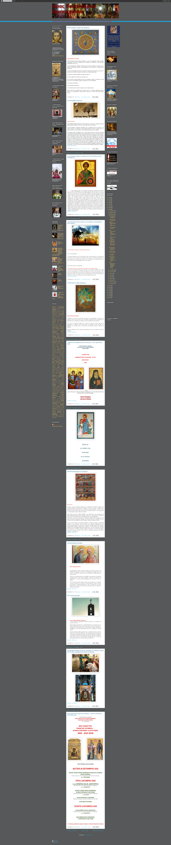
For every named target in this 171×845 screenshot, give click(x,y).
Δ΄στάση (57, 344)
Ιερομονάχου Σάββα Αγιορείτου (58, 364)
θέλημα (62, 360)
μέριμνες (58, 377)
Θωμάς (63, 363)
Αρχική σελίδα (84, 830)
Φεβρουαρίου (112, 281)
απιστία (63, 329)
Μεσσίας (63, 377)
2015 (109, 290)
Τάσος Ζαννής (59, 408)
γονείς (63, 343)
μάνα (53, 376)
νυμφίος (55, 387)
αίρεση (60, 325)
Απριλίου (111, 278)
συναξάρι (62, 406)
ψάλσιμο (53, 415)
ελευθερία (59, 349)
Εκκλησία (62, 348)
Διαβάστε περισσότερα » (72, 145)
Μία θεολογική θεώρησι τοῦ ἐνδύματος (77, 471)
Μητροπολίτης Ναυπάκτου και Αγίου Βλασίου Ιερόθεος (58, 381)
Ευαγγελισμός (62, 353)
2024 (109, 200)
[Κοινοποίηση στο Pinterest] (97, 97)
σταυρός (62, 404)
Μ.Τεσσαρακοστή (61, 375)
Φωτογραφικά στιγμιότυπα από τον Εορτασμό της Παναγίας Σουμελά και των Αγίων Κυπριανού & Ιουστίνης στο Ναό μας (85, 651)
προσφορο (59, 403)
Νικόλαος (62, 386)
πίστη (62, 400)
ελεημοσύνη (54, 349)
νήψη (60, 386)
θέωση (60, 363)
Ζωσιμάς (62, 356)
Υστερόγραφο (59, 410)
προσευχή (54, 403)
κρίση (57, 370)
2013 (109, 294)
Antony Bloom (54, 416)
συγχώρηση (54, 406)
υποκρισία (62, 409)
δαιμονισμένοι (62, 344)
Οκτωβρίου (111, 214)
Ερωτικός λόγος (55, 353)
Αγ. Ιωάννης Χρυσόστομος (58, 307)
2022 (109, 204)
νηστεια (57, 386)
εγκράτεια (58, 347)
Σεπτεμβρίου (112, 269)
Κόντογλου (54, 370)
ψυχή (57, 415)
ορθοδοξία (58, 387)
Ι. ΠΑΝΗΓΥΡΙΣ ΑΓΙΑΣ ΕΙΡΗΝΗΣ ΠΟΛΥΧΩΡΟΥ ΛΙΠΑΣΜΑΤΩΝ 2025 (60, 269)
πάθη (57, 396)
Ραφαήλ (63, 403)
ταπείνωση (54, 408)
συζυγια (58, 406)
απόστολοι (62, 330)
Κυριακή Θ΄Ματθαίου (60, 371)
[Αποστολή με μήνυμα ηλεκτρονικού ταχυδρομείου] (92, 97)
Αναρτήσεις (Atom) (88, 834)
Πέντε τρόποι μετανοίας (73, 595)
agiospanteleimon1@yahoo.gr (58, 55)
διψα (59, 346)
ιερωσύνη (53, 365)
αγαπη (63, 308)
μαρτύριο (59, 376)
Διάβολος (62, 345)
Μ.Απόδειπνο (61, 374)
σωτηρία (62, 407)
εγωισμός (62, 347)
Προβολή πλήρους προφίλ (57, 426)
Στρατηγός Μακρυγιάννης (60, 405)
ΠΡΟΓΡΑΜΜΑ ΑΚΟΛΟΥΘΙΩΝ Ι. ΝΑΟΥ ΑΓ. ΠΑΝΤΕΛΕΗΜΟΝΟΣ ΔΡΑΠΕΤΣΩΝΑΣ (58, 236)
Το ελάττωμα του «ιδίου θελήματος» (76, 283)
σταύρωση (53, 405)
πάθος (59, 396)
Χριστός (54, 414)
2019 (109, 209)
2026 (109, 197)
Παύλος (53, 399)
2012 (109, 295)
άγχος (56, 325)
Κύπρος (59, 370)
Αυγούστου (111, 271)
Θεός (53, 362)
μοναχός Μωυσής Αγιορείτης (58, 384)
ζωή (52, 356)
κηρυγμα (62, 368)
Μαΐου (110, 276)
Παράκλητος (54, 398)
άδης (58, 325)
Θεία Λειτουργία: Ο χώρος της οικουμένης (78, 27)
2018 (109, 285)
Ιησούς (58, 365)
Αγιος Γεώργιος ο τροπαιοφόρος (58, 314)
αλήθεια (56, 327)
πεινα (57, 399)
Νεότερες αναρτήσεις (72, 830)
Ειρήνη (58, 348)
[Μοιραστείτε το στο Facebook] (96, 97)
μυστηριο (59, 385)
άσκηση (57, 333)
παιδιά (63, 396)
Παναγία (54, 397)
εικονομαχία (54, 348)
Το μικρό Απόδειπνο (60, 274)
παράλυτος (58, 398)
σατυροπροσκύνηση (55, 404)
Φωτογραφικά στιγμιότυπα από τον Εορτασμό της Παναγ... (112, 258)
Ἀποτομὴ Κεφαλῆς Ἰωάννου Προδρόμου (113, 36)
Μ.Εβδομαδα (54, 375)
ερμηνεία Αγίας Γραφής (60, 352)
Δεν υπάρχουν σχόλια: (85, 96)
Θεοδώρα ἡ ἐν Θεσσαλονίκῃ (113, 37)
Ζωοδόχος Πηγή (57, 356)
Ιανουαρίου (111, 283)
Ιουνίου (111, 275)
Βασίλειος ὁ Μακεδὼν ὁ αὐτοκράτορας (113, 40)
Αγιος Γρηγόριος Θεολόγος (57, 315)
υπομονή (54, 410)
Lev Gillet (60, 416)
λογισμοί (56, 373)
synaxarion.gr (114, 46)
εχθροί (63, 355)
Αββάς (61, 306)
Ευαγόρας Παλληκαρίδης (58, 354)
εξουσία (63, 351)
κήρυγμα (53, 369)
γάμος (59, 336)
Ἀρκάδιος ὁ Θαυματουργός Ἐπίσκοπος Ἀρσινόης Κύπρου (113, 39)
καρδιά (58, 367)
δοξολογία (53, 347)
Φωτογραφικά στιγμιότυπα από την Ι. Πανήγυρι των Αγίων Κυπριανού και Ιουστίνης (57, 228)
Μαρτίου (111, 280)
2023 (109, 202)
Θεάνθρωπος (59, 358)
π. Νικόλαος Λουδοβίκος (60, 391)
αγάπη (54, 309)
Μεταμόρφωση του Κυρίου (58, 378)
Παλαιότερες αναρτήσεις (98, 830)
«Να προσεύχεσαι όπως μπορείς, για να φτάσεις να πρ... (112, 233)
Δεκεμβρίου (111, 210)
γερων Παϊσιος (58, 341)
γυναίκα (53, 344)
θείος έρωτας (58, 360)
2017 (109, 287)
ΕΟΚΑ (53, 352)
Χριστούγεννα (62, 414)
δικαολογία (57, 346)
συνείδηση (56, 407)
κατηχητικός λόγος (58, 368)
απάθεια (58, 329)
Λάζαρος (60, 372)
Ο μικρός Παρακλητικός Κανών (60, 242)
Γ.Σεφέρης (54, 336)
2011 (109, 297)
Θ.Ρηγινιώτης (59, 357)
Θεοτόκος (58, 362)
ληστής (63, 372)
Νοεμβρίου (111, 212)
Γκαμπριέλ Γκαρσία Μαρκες (57, 343)
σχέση (60, 407)
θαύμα (53, 358)
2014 (109, 292)
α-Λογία (58, 306)
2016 (109, 289)
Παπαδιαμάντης (61, 397)
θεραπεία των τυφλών (55, 363)
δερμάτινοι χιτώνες (55, 345)
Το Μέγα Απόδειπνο (60, 280)
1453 (53, 306)
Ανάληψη (53, 328)
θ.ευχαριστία (54, 357)
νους (53, 387)
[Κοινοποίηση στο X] (95, 97)
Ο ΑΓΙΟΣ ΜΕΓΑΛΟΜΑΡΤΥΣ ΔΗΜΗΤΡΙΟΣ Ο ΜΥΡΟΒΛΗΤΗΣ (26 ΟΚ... (112, 225)
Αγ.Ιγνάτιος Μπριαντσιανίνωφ (56, 308)
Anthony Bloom (61, 415)
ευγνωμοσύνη (54, 355)
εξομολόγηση (59, 351)
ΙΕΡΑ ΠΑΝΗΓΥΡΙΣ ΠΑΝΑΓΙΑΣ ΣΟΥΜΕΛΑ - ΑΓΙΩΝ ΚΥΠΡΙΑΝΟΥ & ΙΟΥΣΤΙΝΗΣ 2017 (58, 261)
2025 (109, 199)
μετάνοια (54, 379)
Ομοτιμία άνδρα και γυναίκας (74, 543)
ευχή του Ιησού (59, 355)
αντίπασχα (53, 329)
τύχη (60, 409)
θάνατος (62, 357)
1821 (55, 306)
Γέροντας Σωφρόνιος (60, 338)
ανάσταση (62, 328)
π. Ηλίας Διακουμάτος (56, 390)
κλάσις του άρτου (58, 369)
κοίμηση (63, 369)
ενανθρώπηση (54, 350)
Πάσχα (63, 398)
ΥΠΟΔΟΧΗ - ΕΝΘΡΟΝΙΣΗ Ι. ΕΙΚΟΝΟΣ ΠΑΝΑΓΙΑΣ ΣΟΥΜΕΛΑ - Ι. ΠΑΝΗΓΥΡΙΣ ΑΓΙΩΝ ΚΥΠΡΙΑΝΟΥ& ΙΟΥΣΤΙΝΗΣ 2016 (58, 252)
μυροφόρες (54, 385)
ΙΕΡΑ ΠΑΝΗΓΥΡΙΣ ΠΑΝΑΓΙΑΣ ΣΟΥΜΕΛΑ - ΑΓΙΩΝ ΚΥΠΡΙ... (112, 265)
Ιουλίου (111, 273)
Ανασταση (57, 328)
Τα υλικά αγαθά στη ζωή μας (74, 100)
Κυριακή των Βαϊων (55, 372)
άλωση (59, 327)
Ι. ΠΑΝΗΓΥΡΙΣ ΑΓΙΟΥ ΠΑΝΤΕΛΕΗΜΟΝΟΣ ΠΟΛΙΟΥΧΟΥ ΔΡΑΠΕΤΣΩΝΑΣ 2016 (58, 295)
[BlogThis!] (94, 97)
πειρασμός (62, 399)
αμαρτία (62, 327)
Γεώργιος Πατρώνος (60, 342)
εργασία (55, 352)
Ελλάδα (63, 349)
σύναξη (53, 407)
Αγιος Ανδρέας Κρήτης (56, 313)
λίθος (53, 373)
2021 (109, 206)
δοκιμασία (62, 346)
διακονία (53, 346)
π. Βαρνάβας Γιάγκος (60, 389)
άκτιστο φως (57, 326)
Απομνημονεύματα (55, 330)
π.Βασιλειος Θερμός (55, 392)
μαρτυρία (56, 376)
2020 (109, 207)
